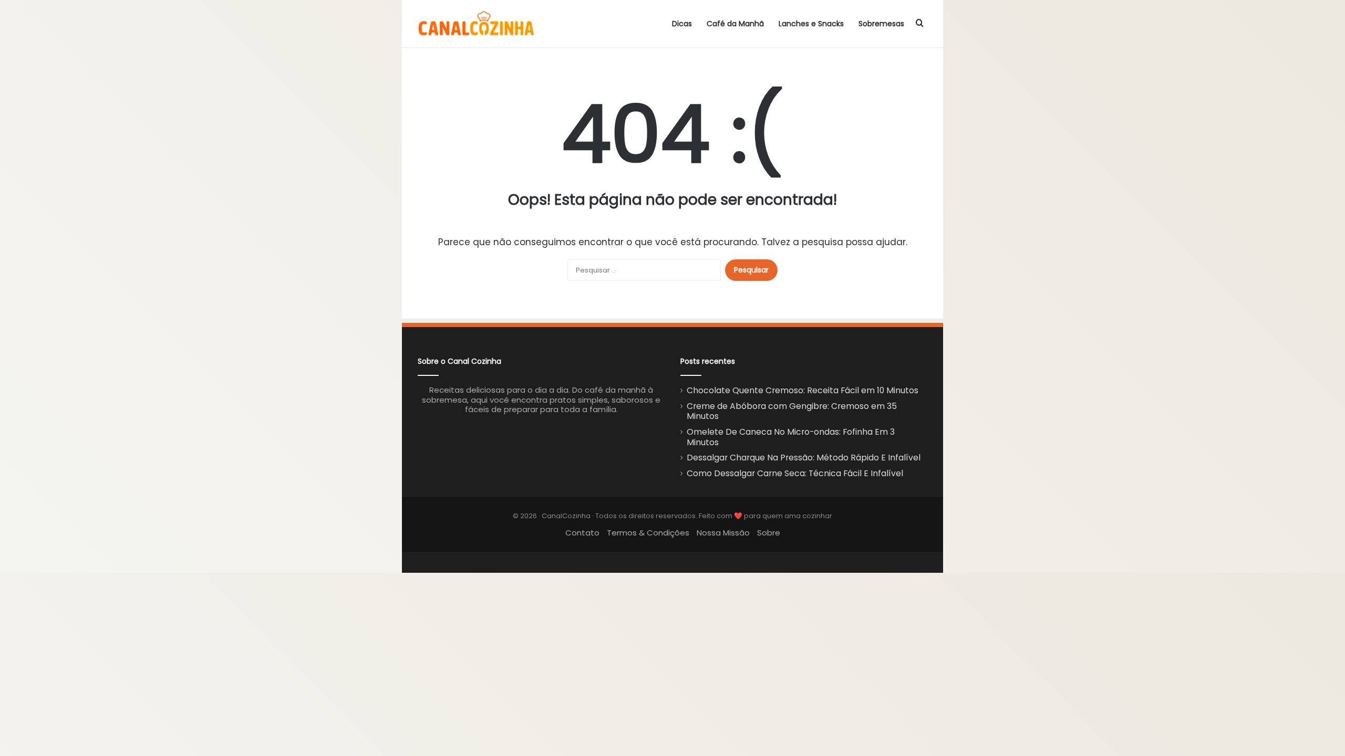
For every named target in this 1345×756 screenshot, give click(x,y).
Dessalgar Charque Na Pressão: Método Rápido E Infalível (803, 458)
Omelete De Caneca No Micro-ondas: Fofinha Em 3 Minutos (791, 437)
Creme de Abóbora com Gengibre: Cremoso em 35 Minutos (792, 411)
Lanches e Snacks (811, 23)
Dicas (682, 23)
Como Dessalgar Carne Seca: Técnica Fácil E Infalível (795, 473)
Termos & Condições (648, 532)
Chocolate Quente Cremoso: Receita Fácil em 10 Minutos (802, 390)
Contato (582, 532)
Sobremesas (881, 23)
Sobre (768, 532)
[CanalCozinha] (476, 23)
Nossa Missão (723, 532)
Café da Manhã (735, 23)
